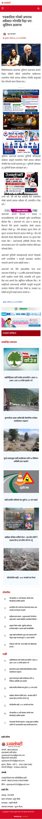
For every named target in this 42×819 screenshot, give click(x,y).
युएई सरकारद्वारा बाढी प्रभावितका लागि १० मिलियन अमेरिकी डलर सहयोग (21, 680)
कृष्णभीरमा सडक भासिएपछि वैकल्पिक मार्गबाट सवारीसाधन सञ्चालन (23, 670)
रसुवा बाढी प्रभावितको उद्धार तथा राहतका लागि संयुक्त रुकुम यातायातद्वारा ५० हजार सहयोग (23, 636)
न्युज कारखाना (11, 34)
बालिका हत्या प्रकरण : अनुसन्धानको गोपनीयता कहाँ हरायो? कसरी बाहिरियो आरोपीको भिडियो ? (23, 618)
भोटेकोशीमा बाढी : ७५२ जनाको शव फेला (21, 704)
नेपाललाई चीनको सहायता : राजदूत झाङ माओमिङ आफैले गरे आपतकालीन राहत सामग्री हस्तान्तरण (23, 723)
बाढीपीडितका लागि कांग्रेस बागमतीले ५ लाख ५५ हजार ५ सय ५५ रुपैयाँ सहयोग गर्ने (23, 661)
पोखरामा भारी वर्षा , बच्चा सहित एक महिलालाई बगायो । (23, 645)
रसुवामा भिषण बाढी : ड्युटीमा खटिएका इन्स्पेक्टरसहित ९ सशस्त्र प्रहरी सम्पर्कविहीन (21, 627)
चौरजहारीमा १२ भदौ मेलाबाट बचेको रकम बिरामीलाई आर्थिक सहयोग (21, 599)
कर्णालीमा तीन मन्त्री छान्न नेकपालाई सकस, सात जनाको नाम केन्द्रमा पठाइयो (23, 609)
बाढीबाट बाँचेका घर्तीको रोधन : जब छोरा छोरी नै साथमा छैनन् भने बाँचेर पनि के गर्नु (23, 697)
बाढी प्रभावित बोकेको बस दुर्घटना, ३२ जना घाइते (23, 687)
